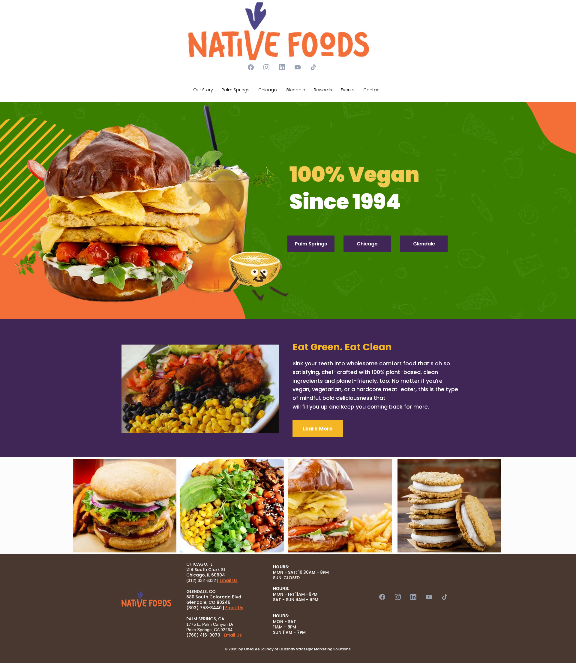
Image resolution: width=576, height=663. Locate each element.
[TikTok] (313, 67)
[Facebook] (251, 67)
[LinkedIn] (282, 67)
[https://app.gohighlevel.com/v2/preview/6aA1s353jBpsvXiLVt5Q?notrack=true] (146, 599)
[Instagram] (266, 67)
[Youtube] (297, 67)
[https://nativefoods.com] (278, 31)
